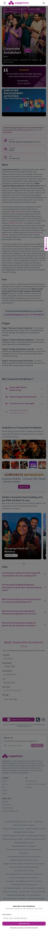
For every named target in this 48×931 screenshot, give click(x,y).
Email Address (6, 914)
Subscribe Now (24, 923)
